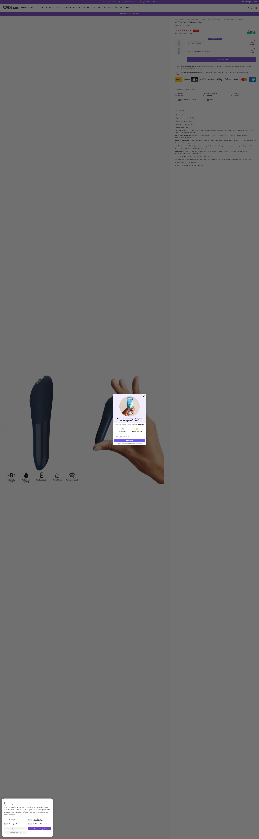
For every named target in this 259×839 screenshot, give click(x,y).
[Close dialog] (143, 396)
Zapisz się (129, 440)
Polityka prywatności (44, 801)
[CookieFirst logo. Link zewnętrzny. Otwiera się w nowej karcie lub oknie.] (4, 803)
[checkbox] (6, 820)
